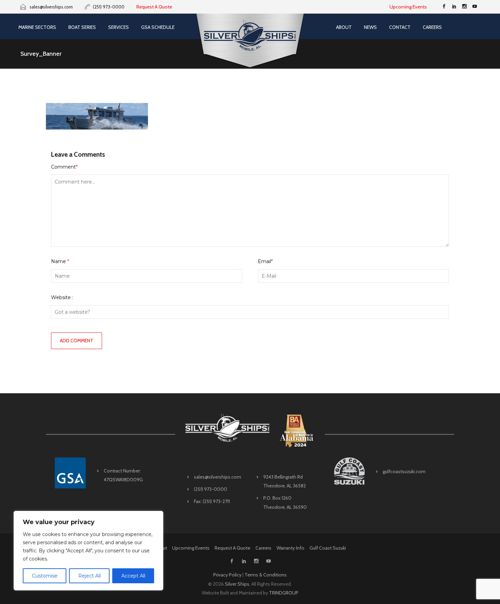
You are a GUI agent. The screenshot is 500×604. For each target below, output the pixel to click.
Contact (400, 27)
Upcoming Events (408, 7)
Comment (64, 167)
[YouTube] (474, 7)
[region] (88, 550)
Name (60, 261)
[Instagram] (464, 7)
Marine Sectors (37, 27)
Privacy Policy (227, 575)
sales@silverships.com (217, 477)
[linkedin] (454, 7)
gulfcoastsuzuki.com (404, 471)
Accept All (133, 576)
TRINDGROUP (283, 593)
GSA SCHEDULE (157, 27)
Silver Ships (237, 584)
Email (265, 261)
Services (118, 27)
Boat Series (82, 27)
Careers (432, 27)
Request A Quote (154, 7)
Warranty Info (290, 548)
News (370, 27)
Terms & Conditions (266, 575)
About (344, 27)
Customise (44, 576)
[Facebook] (444, 7)
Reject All (89, 576)
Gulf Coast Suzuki (328, 548)
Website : (62, 297)
